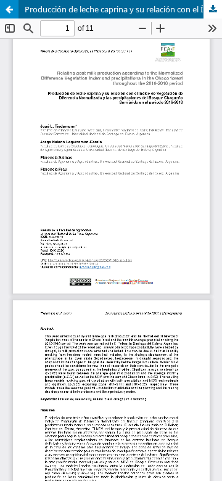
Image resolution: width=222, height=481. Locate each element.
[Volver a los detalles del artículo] (9, 9)
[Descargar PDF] (213, 9)
